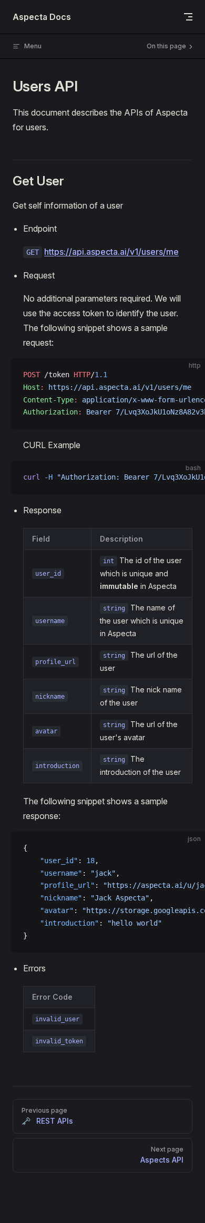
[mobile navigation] (188, 17)
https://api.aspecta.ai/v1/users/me (111, 251)
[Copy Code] (188, 375)
